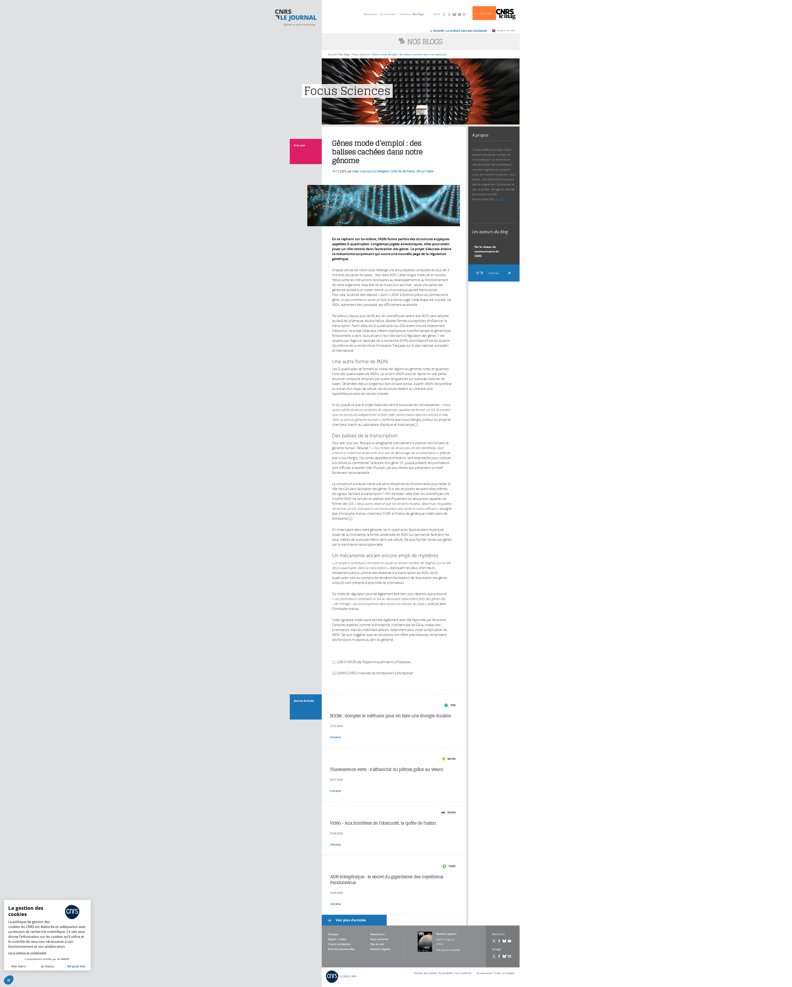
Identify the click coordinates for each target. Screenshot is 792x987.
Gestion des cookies (425, 973)
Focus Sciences (361, 54)
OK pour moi (76, 966)
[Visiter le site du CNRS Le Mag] (506, 15)
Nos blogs (418, 14)
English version (506, 30)
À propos (333, 934)
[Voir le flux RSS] (508, 272)
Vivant (452, 866)
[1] (416, 424)
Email (509, 956)
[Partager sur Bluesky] (504, 956)
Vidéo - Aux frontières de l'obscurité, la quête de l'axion (383, 823)
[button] (9, 980)
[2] (350, 518)
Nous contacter (379, 939)
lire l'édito (500, 199)
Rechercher (371, 14)
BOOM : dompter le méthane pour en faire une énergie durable (390, 715)
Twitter (444, 14)
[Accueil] (295, 15)
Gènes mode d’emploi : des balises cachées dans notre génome (409, 54)
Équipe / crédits (337, 939)
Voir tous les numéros (448, 949)
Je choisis (47, 966)
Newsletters (377, 934)
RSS (464, 14)
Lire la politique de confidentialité (27, 953)
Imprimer (493, 273)
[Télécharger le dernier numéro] (425, 942)
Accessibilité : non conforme (454, 973)
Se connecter (387, 14)
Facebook (449, 14)
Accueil (332, 54)
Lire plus (335, 737)
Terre (453, 705)
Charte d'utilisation (339, 944)
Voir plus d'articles (351, 920)
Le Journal (485, 13)
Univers (451, 812)
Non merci (18, 966)
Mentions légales (380, 949)
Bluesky (454, 14)
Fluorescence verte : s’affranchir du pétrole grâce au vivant (386, 769)
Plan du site (377, 944)
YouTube (459, 14)
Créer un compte (505, 973)
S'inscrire (405, 14)
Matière (452, 759)
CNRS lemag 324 (445, 939)
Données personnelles (341, 949)
